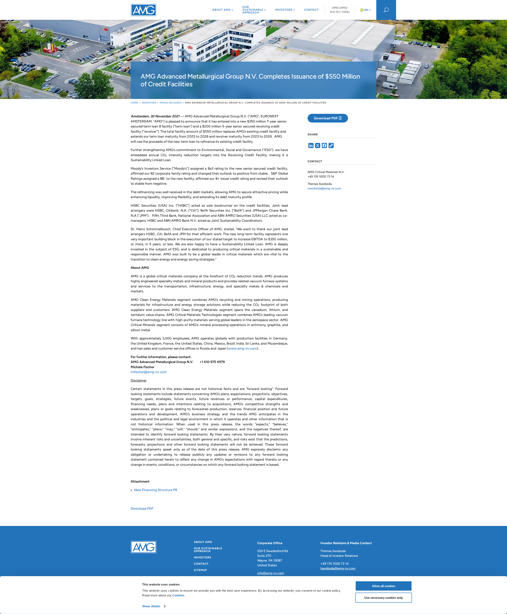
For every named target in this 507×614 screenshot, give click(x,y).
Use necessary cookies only (383, 597)
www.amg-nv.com (242, 348)
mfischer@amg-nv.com (149, 372)
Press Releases (171, 102)
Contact (311, 9)
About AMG (221, 9)
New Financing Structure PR (155, 490)
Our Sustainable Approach (252, 9)
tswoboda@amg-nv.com (324, 188)
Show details (151, 606)
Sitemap (200, 570)
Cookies (178, 595)
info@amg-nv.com (270, 573)
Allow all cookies (383, 586)
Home (134, 102)
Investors (284, 9)
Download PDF (142, 508)
